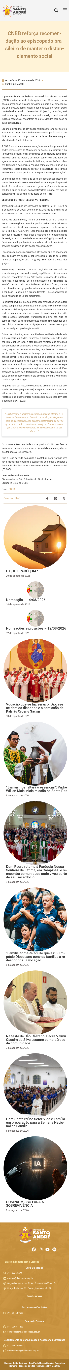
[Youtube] (47, 1249)
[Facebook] (33, 1249)
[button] (64, 11)
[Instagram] (40, 1249)
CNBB (11, 489)
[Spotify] (54, 1249)
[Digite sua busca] (56, 10)
